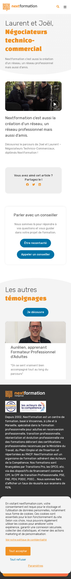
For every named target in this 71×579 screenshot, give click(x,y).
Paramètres (35, 565)
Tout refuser (18, 559)
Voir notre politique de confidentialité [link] (26, 539)
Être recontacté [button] (35, 243)
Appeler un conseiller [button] (35, 254)
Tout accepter (18, 551)
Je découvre (35, 312)
